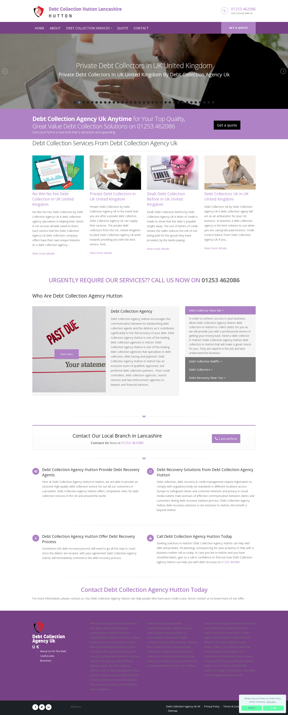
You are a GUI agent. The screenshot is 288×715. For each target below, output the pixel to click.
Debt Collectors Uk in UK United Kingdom (226, 196)
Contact (141, 28)
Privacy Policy (211, 706)
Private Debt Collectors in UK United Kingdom (113, 196)
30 (200, 102)
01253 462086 (243, 9)
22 (165, 102)
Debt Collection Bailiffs (204, 361)
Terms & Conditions (234, 706)
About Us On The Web (53, 651)
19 (152, 102)
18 (148, 102)
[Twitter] (42, 707)
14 (131, 102)
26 (183, 102)
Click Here (66, 354)
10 (114, 102)
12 (122, 102)
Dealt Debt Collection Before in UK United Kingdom (144, 65)
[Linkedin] (49, 707)
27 (187, 102)
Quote (122, 28)
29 (196, 102)
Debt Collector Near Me (205, 310)
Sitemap (173, 710)
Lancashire (227, 438)
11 (118, 102)
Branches (45, 660)
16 (140, 102)
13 (127, 102)
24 (174, 102)
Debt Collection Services (88, 28)
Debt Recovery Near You (206, 378)
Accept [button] (273, 708)
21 (161, 102)
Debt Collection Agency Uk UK (183, 706)
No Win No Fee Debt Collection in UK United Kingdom (53, 199)
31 (204, 102)
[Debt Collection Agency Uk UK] (38, 627)
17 (144, 102)
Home (39, 28)
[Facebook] (35, 707)
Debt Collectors (200, 369)
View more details (43, 253)
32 (208, 102)
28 (191, 102)
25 (178, 102)
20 (157, 102)
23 (170, 102)
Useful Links (47, 656)
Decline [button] (251, 708)
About (55, 28)
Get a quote (238, 28)
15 (135, 102)
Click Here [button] (271, 702)
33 (213, 102)
